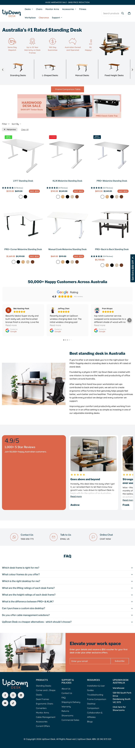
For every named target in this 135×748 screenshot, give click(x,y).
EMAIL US (64, 539)
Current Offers (43, 726)
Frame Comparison (96, 699)
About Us (66, 688)
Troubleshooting (95, 694)
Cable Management (45, 717)
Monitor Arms (52, 9)
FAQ (64, 697)
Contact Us (67, 693)
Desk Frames (42, 699)
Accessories (68, 9)
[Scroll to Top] (130, 734)
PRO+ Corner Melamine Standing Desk (23, 249)
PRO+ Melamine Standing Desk (112, 181)
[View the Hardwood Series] (67, 105)
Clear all (24, 129)
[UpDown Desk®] (11, 13)
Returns (65, 711)
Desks (28, 9)
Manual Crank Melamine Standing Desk (67, 249)
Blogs (90, 721)
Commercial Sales (70, 720)
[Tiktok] (13, 703)
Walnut (77, 196)
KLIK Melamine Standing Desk (67, 181)
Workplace (30, 17)
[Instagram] (13, 695)
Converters (41, 708)
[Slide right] (132, 69)
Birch (72, 196)
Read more (76, 496)
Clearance (44, 17)
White (20, 196)
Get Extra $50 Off (132, 270)
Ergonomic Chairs (44, 703)
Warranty (66, 706)
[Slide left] (2, 69)
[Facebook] (5, 695)
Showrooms (67, 715)
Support (56, 17)
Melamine (11, 129)
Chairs (39, 9)
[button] (129, 13)
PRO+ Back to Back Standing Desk (112, 249)
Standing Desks (43, 685)
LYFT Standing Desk (23, 181)
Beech (62, 196)
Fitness (82, 9)
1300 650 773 (27, 539)
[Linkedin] (21, 695)
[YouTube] (5, 703)
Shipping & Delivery (71, 702)
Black (25, 196)
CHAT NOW (105, 539)
